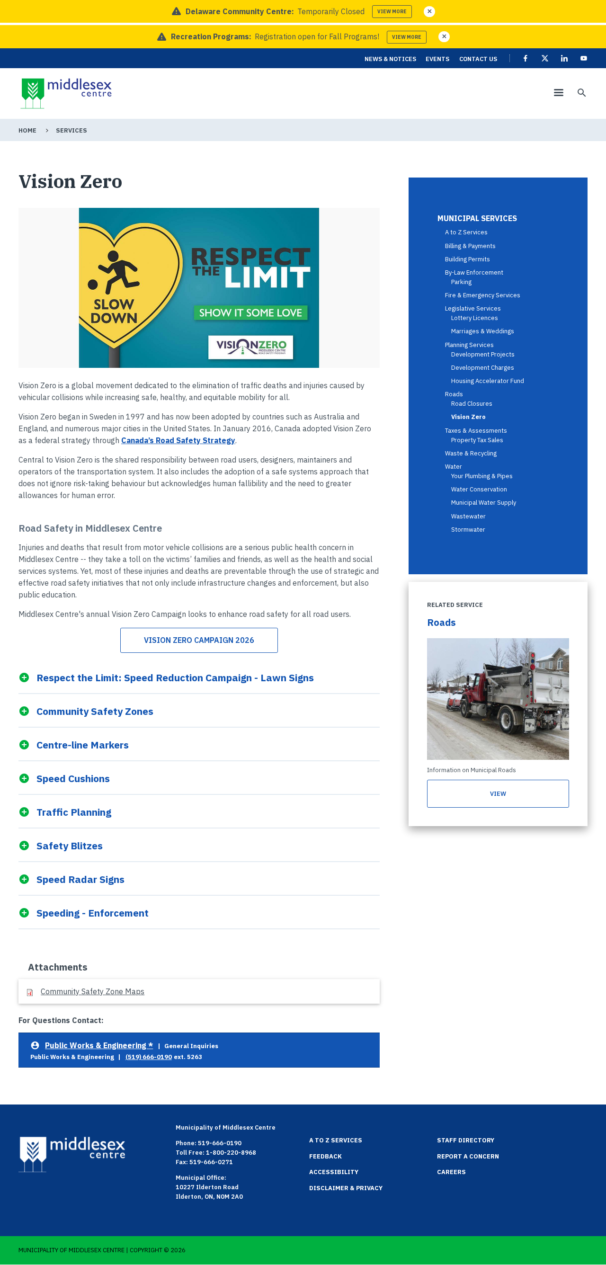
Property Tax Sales (477, 440)
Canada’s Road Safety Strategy (178, 440)
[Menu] (558, 93)
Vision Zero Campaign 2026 (199, 640)
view (498, 794)
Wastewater (468, 516)
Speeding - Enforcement (92, 912)
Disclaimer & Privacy (346, 1188)
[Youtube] (584, 58)
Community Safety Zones (94, 710)
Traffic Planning (73, 811)
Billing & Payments (470, 246)
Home (27, 130)
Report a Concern (468, 1156)
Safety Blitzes (69, 845)
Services (71, 130)
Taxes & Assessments (476, 431)
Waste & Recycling (471, 453)
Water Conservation (479, 489)
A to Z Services (466, 232)
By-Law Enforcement (474, 272)
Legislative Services (473, 308)
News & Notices (390, 59)
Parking (461, 282)
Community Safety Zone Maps (92, 991)
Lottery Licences (474, 318)
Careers (451, 1172)
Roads (454, 394)
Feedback (325, 1156)
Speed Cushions (72, 778)
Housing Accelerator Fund (487, 381)
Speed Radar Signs (80, 879)
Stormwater (468, 530)
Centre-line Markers (82, 744)
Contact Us (478, 59)
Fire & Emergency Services (482, 295)
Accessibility (333, 1172)
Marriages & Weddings (482, 331)
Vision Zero (468, 417)
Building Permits (467, 259)
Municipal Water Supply (483, 503)
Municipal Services (477, 218)
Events (437, 59)
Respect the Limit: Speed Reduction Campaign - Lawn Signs (174, 677)
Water (453, 467)
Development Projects (483, 354)
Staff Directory (465, 1140)
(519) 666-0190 (148, 1057)
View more (392, 12)
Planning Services (469, 345)
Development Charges (482, 368)
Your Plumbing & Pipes (482, 476)
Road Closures (471, 404)
